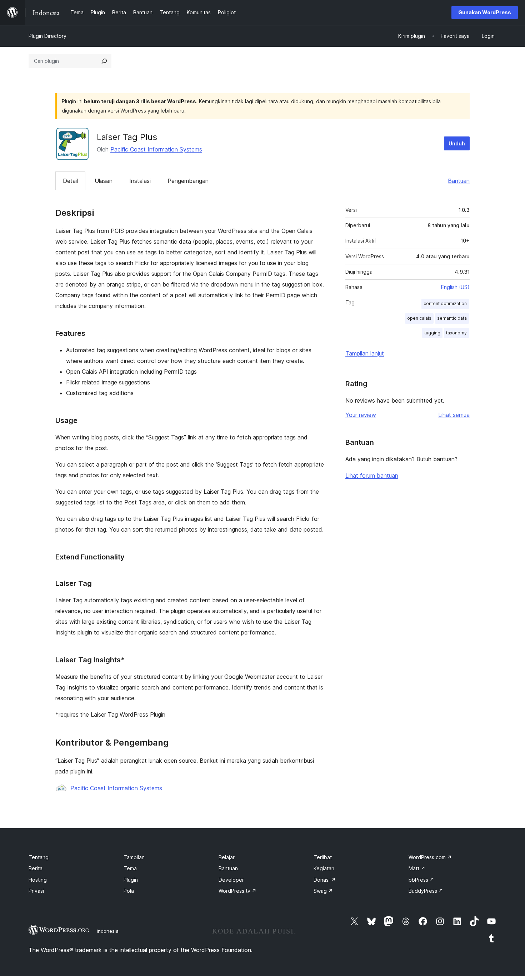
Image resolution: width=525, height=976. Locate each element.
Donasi (325, 880)
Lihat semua (454, 414)
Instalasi (140, 180)
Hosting (38, 880)
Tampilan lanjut (364, 353)
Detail (70, 180)
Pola (129, 891)
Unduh (457, 143)
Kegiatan (324, 868)
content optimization (445, 303)
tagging (432, 332)
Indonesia (108, 931)
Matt (417, 868)
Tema (130, 868)
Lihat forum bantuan (371, 475)
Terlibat (323, 857)
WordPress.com (430, 857)
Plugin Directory (47, 36)
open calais (419, 318)
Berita (35, 868)
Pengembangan (188, 180)
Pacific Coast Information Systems (156, 149)
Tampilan (134, 857)
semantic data (452, 318)
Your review (360, 414)
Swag (323, 891)
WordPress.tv (237, 891)
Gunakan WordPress (484, 12)
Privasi (36, 891)
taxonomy (456, 332)
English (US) (455, 287)
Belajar (227, 857)
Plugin (131, 880)
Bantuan (459, 180)
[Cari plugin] (104, 61)
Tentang (39, 857)
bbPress (421, 880)
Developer (231, 880)
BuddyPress (426, 891)
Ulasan (103, 180)
